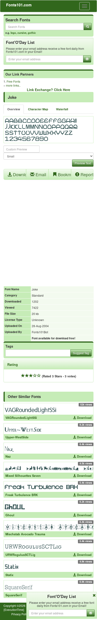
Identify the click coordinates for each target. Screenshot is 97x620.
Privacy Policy (20, 614)
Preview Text (83, 163)
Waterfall (62, 109)
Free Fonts (13, 81)
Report (86, 174)
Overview (13, 109)
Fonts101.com (19, 5)
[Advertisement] (48, 230)
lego (13, 32)
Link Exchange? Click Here (48, 89)
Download (19, 174)
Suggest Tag (81, 353)
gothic (32, 32)
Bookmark (64, 174)
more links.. (13, 85)
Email (40, 174)
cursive (21, 32)
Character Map (38, 109)
